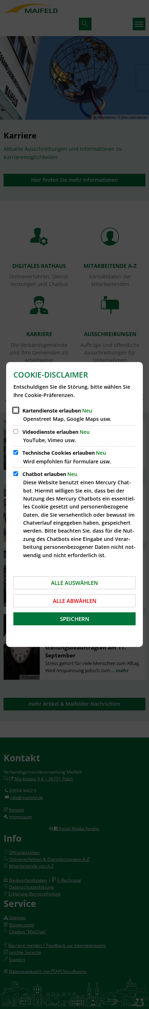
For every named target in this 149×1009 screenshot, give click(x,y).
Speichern (74, 618)
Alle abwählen (75, 600)
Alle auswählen (74, 582)
